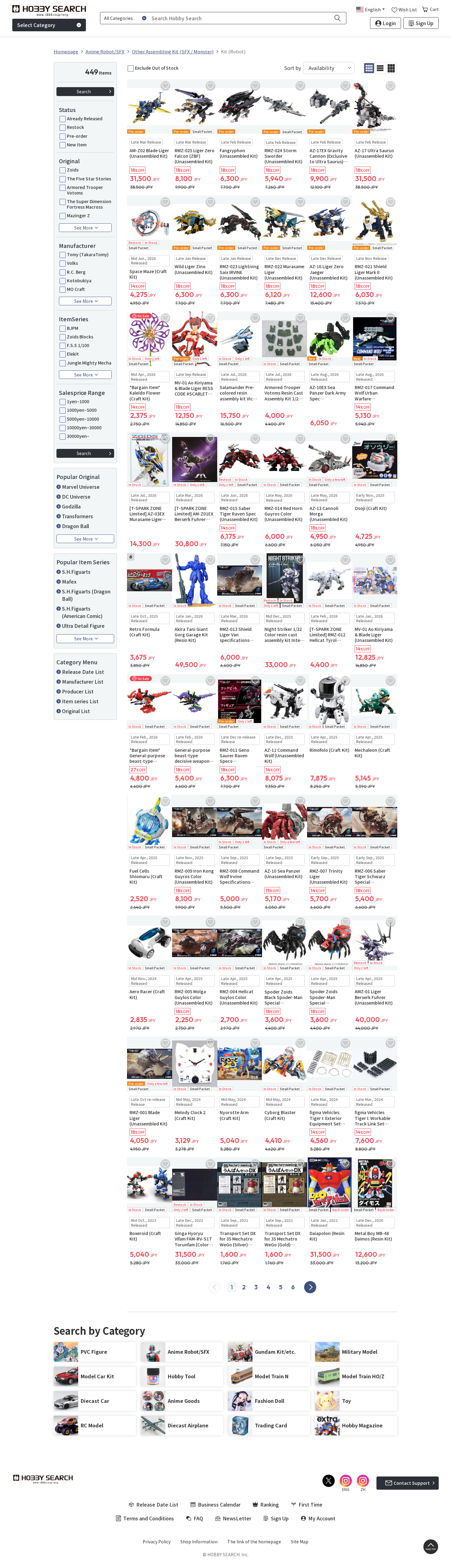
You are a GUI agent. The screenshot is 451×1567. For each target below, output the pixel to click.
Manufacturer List (82, 681)
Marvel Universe (81, 486)
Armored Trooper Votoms (85, 189)
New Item (77, 144)
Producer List (78, 691)
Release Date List (83, 671)
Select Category (36, 25)
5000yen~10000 (83, 419)
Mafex (69, 581)
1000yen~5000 (82, 410)
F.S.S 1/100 (78, 345)
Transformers (77, 516)
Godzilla (71, 506)
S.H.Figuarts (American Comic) (82, 612)
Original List (76, 711)
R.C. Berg (76, 272)
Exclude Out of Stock (157, 68)
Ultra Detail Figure (83, 625)
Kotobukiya (79, 280)
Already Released (84, 118)
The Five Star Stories (89, 178)
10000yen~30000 (84, 427)
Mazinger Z (78, 215)
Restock (75, 127)
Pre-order (77, 136)
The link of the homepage (254, 1541)
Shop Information (199, 1541)
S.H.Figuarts (76, 571)
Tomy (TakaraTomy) (88, 254)
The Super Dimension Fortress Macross (89, 204)
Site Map (299, 1541)
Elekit (73, 354)
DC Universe (76, 496)
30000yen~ (78, 436)
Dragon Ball (75, 526)
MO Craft (76, 289)
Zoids (73, 169)
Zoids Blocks (80, 336)
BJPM (72, 328)
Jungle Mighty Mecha (89, 362)
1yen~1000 (78, 401)
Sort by (292, 68)
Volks (72, 263)
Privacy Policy (157, 1541)
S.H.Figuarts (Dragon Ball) (86, 595)
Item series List (80, 701)
